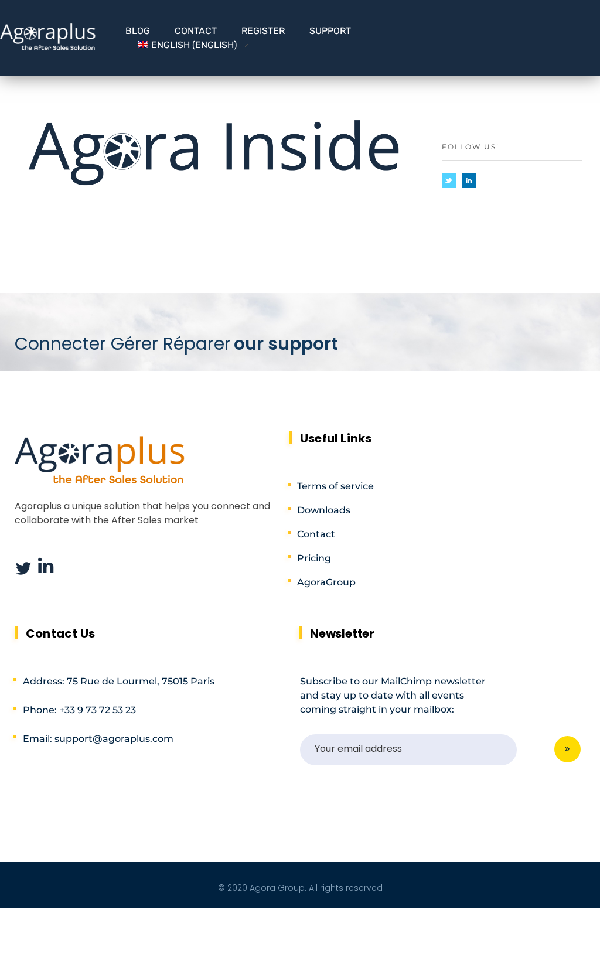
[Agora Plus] (48, 36)
